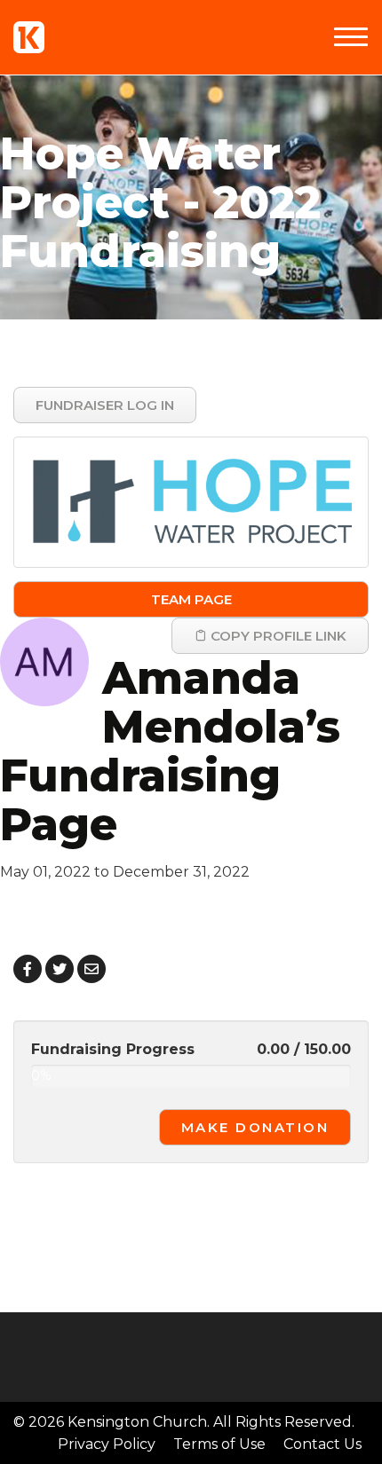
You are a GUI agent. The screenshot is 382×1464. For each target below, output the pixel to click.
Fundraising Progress (113, 1049)
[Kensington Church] (28, 37)
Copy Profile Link (276, 635)
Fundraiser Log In (105, 405)
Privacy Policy (106, 1444)
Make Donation (255, 1127)
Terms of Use (219, 1444)
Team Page (191, 599)
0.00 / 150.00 (304, 1049)
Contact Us (322, 1444)
